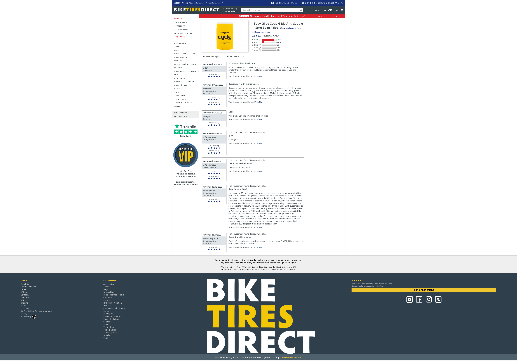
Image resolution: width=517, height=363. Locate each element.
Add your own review (261, 32)
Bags (176, 50)
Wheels (177, 106)
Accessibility (26, 316)
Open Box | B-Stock (183, 33)
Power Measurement (184, 81)
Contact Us (25, 294)
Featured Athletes (28, 286)
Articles (24, 300)
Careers (24, 289)
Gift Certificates (182, 112)
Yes (256, 76)
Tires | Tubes (180, 95)
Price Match (26, 308)
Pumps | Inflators (183, 85)
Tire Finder (179, 37)
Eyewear (178, 60)
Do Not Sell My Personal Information (37, 311)
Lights (177, 74)
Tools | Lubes (181, 99)
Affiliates (24, 292)
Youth (106, 338)
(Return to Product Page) (290, 28)
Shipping (283, 269)
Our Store (25, 297)
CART (337, 10)
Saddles (178, 88)
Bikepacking (108, 292)
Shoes (177, 92)
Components (180, 57)
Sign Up (294, 3)
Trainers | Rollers (183, 102)
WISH (326, 10)
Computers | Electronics (186, 71)
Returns (24, 305)
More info (339, 3)
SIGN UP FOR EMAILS (423, 290)
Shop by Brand (181, 22)
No (260, 76)
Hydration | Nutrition (185, 64)
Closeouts (179, 26)
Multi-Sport (180, 78)
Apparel (178, 46)
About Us (25, 284)
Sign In (318, 10)
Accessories (180, 43)
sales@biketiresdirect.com (291, 357)
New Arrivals (180, 116)
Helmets (178, 67)
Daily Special (180, 18)
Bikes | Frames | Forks (184, 53)
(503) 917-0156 (181, 3)
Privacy (24, 313)
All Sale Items (181, 29)
